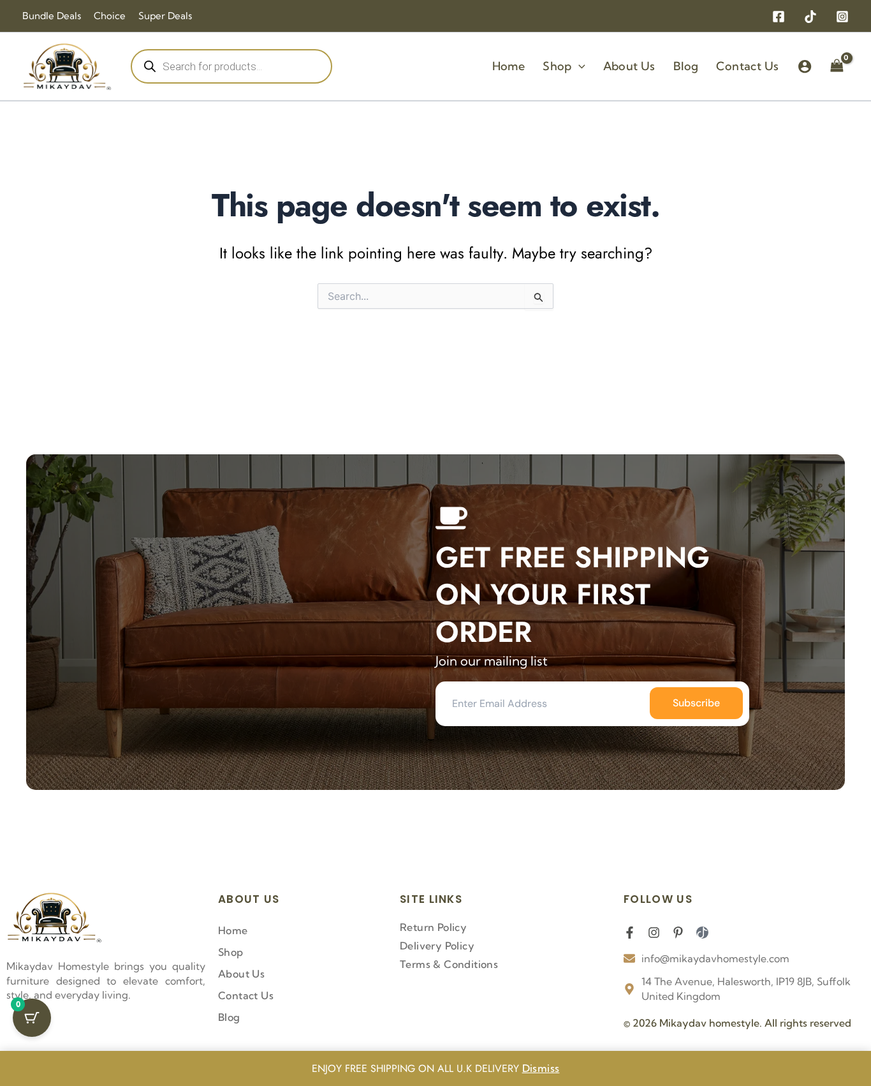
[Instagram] (842, 16)
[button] (578, 66)
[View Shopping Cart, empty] (836, 66)
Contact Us (246, 995)
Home (233, 930)
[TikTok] (810, 16)
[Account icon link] (805, 66)
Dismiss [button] (541, 1068)
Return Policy (433, 927)
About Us (241, 973)
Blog (229, 1017)
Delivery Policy (437, 945)
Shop (231, 952)
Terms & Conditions (449, 964)
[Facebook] (778, 16)
